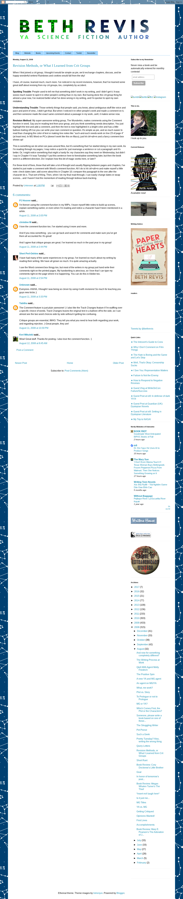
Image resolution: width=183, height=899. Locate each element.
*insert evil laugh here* (148, 793)
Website (27, 53)
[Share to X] (63, 185)
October (141, 640)
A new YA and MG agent (149, 679)
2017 (137, 587)
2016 (137, 591)
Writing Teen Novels (145, 482)
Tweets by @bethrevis (142, 328)
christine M (25, 222)
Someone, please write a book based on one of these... (149, 718)
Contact (68, 53)
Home (70, 363)
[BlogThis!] (60, 185)
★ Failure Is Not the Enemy (144, 375)
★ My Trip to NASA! (141, 419)
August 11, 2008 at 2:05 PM (33, 215)
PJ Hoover (25, 200)
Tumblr (79, 53)
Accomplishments (146, 825)
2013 (137, 605)
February (142, 862)
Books (38, 53)
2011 (137, 614)
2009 (137, 623)
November (142, 635)
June (140, 845)
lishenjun (98, 893)
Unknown (24, 285)
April (139, 853)
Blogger (120, 893)
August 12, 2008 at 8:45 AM (33, 343)
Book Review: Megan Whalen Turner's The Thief (148, 786)
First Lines (142, 820)
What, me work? (145, 688)
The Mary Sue (141, 459)
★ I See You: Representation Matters (149, 370)
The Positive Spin (146, 674)
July (139, 840)
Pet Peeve (142, 730)
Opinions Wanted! (146, 816)
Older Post (118, 363)
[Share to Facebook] (65, 185)
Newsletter (91, 53)
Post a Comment (24, 350)
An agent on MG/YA (147, 683)
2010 (137, 618)
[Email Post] (52, 185)
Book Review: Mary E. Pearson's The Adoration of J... (150, 832)
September (143, 644)
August (141, 649)
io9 (135, 445)
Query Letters (143, 746)
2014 (137, 600)
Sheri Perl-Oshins (28, 253)
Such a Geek (143, 734)
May (139, 849)
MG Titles (141, 802)
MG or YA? (142, 704)
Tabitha (23, 303)
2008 (137, 627)
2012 (137, 609)
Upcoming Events (53, 53)
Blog (17, 53)
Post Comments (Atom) (76, 370)
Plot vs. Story (143, 692)
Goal (139, 772)
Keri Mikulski (26, 334)
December (142, 631)
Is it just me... (143, 798)
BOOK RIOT (140, 431)
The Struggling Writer (147, 725)
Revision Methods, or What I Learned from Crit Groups (150, 753)
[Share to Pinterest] (68, 185)
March (140, 858)
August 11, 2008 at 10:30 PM (33, 328)
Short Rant (142, 760)
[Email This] (57, 185)
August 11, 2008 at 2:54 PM (33, 278)
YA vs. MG (142, 807)
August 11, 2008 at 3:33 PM (33, 296)
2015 (137, 596)
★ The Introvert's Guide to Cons (147, 342)
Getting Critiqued (145, 811)
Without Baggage (143, 496)
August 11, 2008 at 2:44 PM (33, 247)
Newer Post (21, 363)
